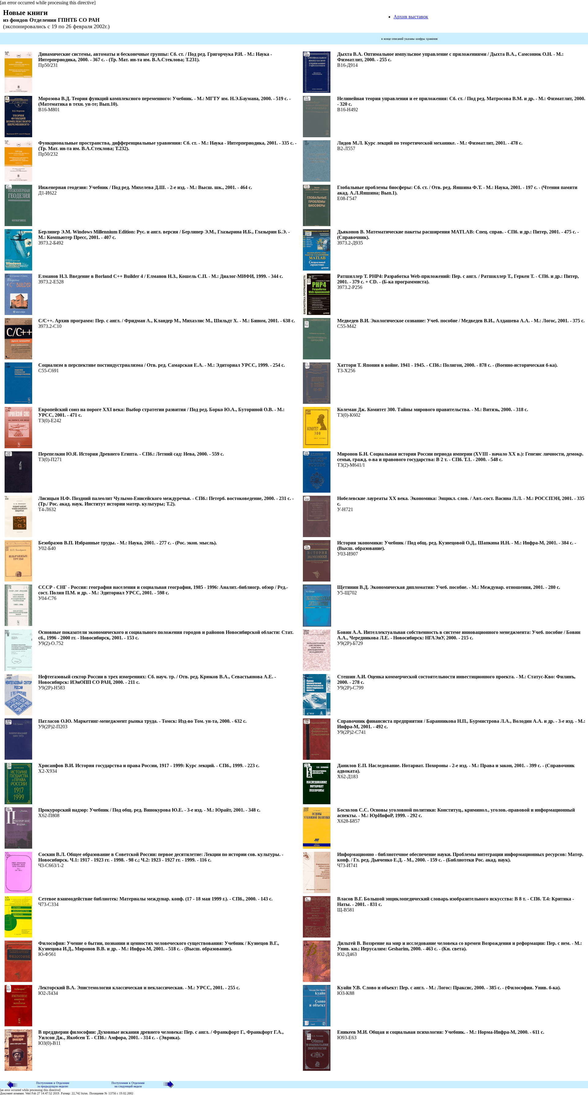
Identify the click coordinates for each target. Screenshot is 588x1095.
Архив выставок (411, 16)
